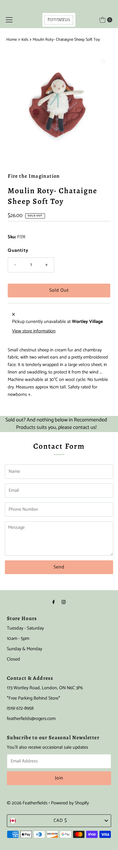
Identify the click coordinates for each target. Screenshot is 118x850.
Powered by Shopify (70, 803)
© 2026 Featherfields (27, 803)
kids (24, 39)
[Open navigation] (9, 20)
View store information (34, 331)
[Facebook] (53, 602)
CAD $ (60, 820)
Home (11, 39)
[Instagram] (64, 602)
